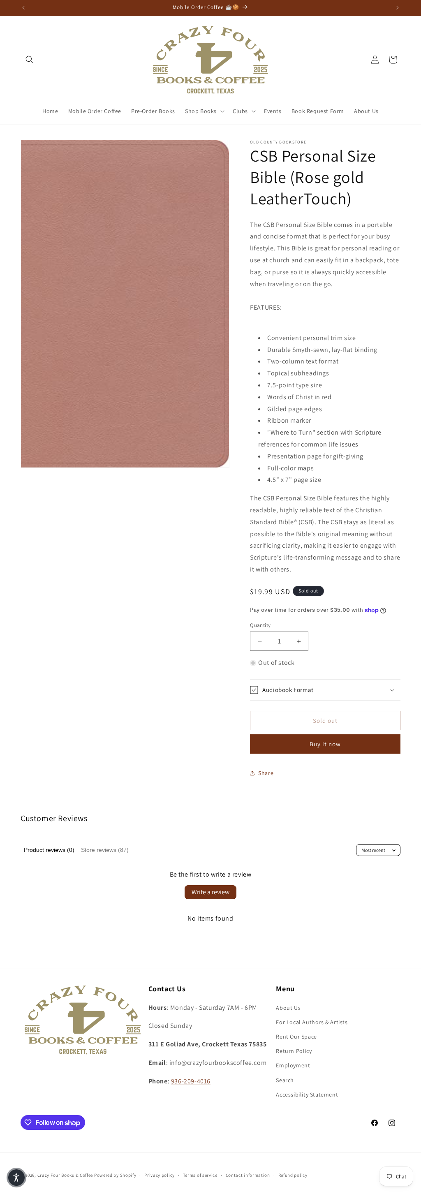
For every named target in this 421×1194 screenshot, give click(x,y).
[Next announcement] (398, 8)
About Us (288, 1007)
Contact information (248, 1175)
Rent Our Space (296, 1036)
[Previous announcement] (23, 8)
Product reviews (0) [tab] (49, 850)
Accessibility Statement (307, 1094)
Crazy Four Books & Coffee (65, 1175)
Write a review (210, 892)
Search (285, 1080)
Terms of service (200, 1175)
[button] (30, 60)
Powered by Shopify (115, 1175)
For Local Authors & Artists (311, 1022)
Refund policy (293, 1175)
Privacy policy (159, 1175)
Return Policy (294, 1051)
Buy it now (325, 744)
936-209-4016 (190, 1081)
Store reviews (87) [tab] (105, 850)
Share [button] (265, 773)
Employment (293, 1065)
